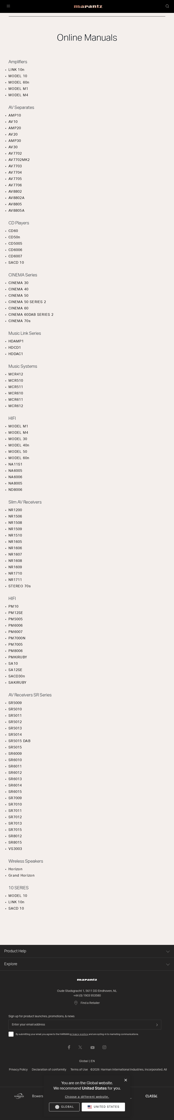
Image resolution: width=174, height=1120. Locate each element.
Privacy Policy (18, 1069)
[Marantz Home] (88, 6)
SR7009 (15, 798)
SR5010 (15, 709)
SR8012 (15, 836)
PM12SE (15, 613)
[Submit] (157, 1024)
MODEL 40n (18, 445)
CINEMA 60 (18, 308)
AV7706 (15, 185)
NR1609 (15, 567)
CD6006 (15, 250)
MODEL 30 (17, 439)
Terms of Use (79, 1069)
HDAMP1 (16, 341)
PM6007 (15, 632)
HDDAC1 (15, 354)
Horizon (15, 869)
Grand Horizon (21, 875)
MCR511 (15, 387)
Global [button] (87, 1061)
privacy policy (79, 1034)
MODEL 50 (17, 451)
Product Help (15, 951)
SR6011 (15, 766)
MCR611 (15, 399)
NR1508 (15, 522)
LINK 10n (16, 69)
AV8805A (16, 210)
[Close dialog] (125, 1080)
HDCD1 (14, 347)
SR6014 (15, 785)
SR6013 (15, 779)
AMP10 (14, 115)
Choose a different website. (87, 1096)
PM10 (13, 606)
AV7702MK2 (19, 160)
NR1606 (15, 548)
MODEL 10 (17, 76)
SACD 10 (16, 262)
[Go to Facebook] (69, 1047)
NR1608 (15, 561)
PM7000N (16, 638)
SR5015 (15, 747)
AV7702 (15, 153)
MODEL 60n (18, 82)
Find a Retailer (90, 1003)
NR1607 (15, 554)
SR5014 (15, 734)
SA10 (13, 663)
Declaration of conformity (49, 1069)
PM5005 (15, 619)
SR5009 (15, 703)
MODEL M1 (18, 89)
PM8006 (15, 651)
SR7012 (15, 817)
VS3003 (15, 849)
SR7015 (15, 830)
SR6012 (15, 772)
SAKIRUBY (17, 682)
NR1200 (15, 510)
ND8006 (15, 489)
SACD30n (16, 676)
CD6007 (15, 256)
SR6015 (15, 791)
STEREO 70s (19, 586)
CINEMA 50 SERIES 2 (27, 302)
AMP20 (14, 128)
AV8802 (15, 191)
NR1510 (15, 535)
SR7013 (15, 823)
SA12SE (15, 670)
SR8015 (15, 842)
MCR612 (15, 406)
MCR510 (15, 380)
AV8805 (15, 204)
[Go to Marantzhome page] (87, 980)
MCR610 (15, 393)
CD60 (13, 231)
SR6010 (15, 760)
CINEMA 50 (18, 295)
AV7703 (15, 166)
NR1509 (15, 529)
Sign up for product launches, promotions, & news (41, 1016)
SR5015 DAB (19, 741)
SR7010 (15, 804)
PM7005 (15, 644)
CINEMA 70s (19, 321)
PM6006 (15, 625)
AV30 (13, 147)
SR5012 (15, 722)
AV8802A (16, 198)
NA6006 (15, 477)
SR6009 (15, 753)
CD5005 (15, 243)
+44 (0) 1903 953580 (87, 995)
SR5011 (15, 715)
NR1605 (15, 542)
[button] (167, 6)
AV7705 (15, 179)
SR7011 (15, 811)
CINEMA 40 (18, 289)
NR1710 (15, 573)
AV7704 (15, 172)
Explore (10, 964)
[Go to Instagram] (104, 1047)
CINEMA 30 (18, 283)
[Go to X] (80, 1047)
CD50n (14, 237)
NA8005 (15, 483)
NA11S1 (15, 464)
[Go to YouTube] (93, 1047)
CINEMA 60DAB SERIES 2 (30, 314)
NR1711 (15, 580)
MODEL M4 (18, 95)
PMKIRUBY (17, 657)
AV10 (13, 122)
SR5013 (15, 728)
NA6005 (15, 470)
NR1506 (15, 516)
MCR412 (15, 374)
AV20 (13, 134)
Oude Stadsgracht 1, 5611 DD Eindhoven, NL (87, 991)
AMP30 (14, 141)
